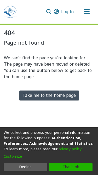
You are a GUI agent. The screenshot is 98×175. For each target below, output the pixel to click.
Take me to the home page (49, 95)
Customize (13, 156)
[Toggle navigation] (86, 12)
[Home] (10, 11)
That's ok (71, 167)
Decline (25, 167)
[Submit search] (48, 12)
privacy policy (70, 149)
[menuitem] (56, 12)
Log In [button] (67, 12)
